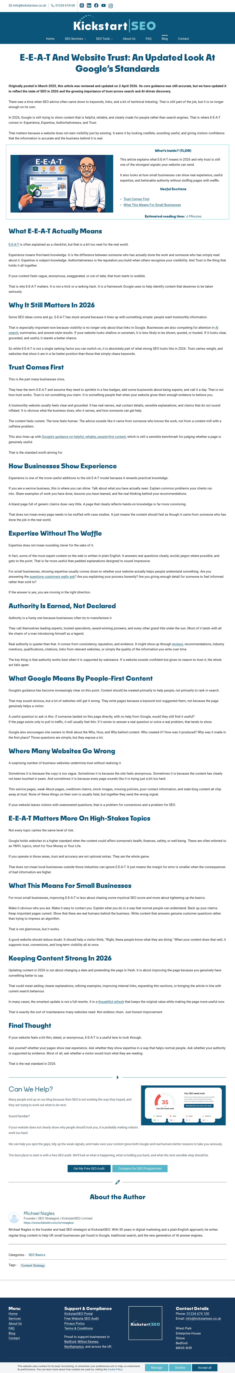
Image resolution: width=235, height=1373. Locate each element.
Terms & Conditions (78, 1328)
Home (13, 1314)
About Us (15, 1324)
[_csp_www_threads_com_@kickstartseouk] (82, 6)
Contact (14, 1338)
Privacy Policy (74, 1324)
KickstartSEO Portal (78, 1314)
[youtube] (103, 6)
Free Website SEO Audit (81, 1319)
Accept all (204, 1367)
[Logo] (115, 22)
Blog (12, 1333)
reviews (177, 644)
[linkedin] (89, 6)
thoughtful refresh (111, 1002)
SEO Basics (37, 1255)
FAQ (11, 1328)
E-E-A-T (14, 244)
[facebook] (96, 6)
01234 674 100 (198, 1314)
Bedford (70, 1342)
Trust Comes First (136, 199)
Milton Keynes (88, 1342)
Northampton (74, 1347)
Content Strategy (33, 1266)
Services (15, 1319)
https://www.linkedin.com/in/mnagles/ (49, 1222)
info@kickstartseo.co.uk (203, 1319)
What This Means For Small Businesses (152, 205)
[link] (61, 157)
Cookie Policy (115, 1369)
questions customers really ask (52, 577)
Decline (180, 1367)
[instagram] (111, 7)
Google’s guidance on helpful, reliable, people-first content (84, 437)
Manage (156, 1367)
